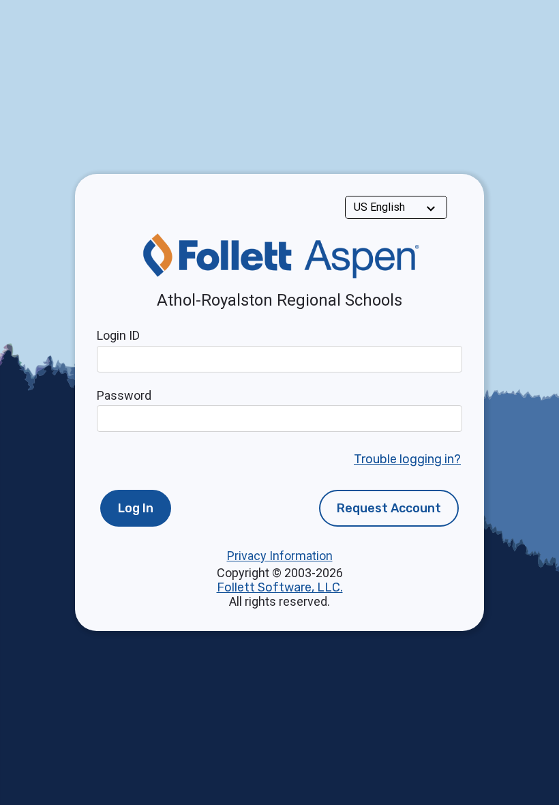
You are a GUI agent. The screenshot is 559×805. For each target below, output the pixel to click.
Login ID (118, 335)
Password (124, 395)
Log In (135, 508)
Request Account (389, 508)
